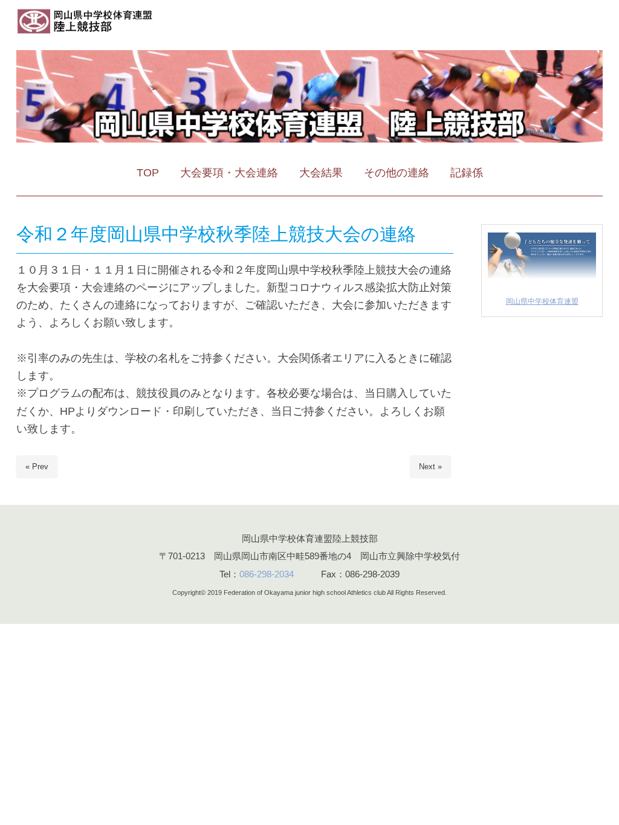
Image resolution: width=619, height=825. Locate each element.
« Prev (36, 466)
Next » (430, 466)
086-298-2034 (266, 574)
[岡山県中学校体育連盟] (542, 279)
